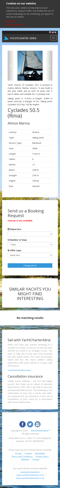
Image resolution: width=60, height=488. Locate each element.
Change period (30, 265)
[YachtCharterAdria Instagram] (37, 424)
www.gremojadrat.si (30, 472)
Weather (25, 459)
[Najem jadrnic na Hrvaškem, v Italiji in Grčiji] (50, 32)
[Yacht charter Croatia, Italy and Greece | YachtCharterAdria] (20, 37)
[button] (11, 66)
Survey (18, 453)
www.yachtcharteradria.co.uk (30, 478)
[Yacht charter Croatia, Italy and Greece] (53, 32)
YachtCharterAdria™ (40, 430)
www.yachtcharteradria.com (30, 475)
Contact (35, 459)
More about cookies (15, 24)
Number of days (18, 239)
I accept (10, 21)
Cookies (28, 453)
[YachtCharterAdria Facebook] (23, 424)
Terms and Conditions (22, 456)
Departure (15, 229)
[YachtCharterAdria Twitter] (30, 424)
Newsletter (40, 453)
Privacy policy (42, 456)
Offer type (15, 250)
